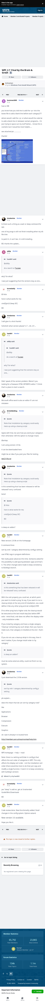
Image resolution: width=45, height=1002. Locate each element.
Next (37, 95)
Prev (7, 95)
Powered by (28, 983)
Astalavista (11, 218)
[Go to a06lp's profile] (4, 252)
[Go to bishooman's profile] (3, 84)
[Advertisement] (22, 42)
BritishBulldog (12, 411)
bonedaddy (11, 289)
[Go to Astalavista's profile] (4, 219)
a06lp (9, 251)
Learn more (4, 4)
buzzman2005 (12, 100)
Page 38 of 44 (22, 95)
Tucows (18, 268)
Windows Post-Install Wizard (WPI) (23, 85)
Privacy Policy (11, 980)
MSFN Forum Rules (8, 993)
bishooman (9, 83)
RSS (37, 980)
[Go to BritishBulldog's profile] (4, 412)
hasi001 (9, 333)
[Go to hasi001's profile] (4, 334)
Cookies (29, 980)
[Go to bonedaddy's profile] (4, 289)
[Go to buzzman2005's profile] (4, 101)
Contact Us (20, 980)
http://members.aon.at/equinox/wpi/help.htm (18, 739)
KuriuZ (19, 948)
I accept (39, 991)
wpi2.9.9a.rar (6, 459)
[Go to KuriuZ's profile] (13, 949)
